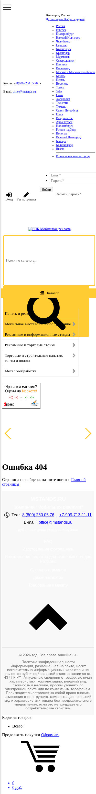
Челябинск (63, 41)
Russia (60, 149)
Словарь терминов (48, 570)
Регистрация (26, 199)
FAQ (48, 541)
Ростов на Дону (66, 129)
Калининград (64, 145)
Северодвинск (65, 60)
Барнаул (61, 141)
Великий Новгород (68, 137)
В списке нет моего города (73, 156)
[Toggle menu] (7, 7)
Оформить (50, 735)
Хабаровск (63, 99)
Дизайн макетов (48, 577)
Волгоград (63, 68)
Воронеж (62, 83)
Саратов (61, 45)
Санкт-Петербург (67, 110)
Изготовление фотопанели (48, 549)
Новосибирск (64, 126)
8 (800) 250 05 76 (38, 515)
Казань (60, 76)
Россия (60, 26)
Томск (60, 87)
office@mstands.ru (24, 91)
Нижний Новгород (68, 37)
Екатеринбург (65, 34)
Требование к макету (48, 585)
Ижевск (61, 30)
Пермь (60, 80)
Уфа (59, 91)
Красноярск (63, 49)
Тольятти (62, 103)
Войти (46, 190)
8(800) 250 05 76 (27, 83)
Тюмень (61, 106)
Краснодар (63, 53)
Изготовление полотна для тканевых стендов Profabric (48, 559)
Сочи (59, 95)
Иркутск (61, 64)
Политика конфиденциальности (48, 662)
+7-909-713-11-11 (75, 515)
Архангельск (64, 122)
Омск (59, 114)
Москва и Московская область (75, 72)
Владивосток (64, 118)
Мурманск (63, 57)
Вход (9, 199)
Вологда (61, 133)
